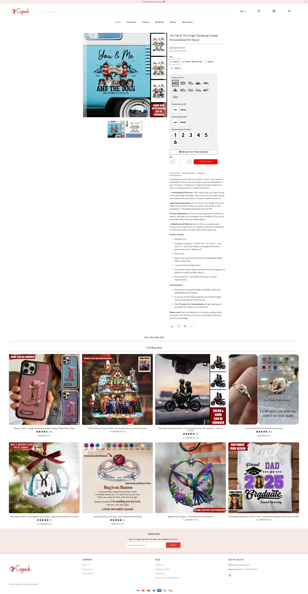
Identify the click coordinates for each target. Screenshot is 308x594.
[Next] (165, 75)
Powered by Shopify (30, 584)
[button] (145, 22)
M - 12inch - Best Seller (192, 62)
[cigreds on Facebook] (230, 575)
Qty (171, 157)
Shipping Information (162, 569)
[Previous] (85, 75)
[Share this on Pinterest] (185, 326)
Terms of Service (88, 574)
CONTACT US (160, 565)
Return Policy (160, 574)
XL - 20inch (175, 68)
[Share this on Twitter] (172, 326)
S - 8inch (174, 62)
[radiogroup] (193, 90)
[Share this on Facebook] (178, 326)
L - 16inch (209, 62)
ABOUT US (86, 565)
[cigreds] (20, 11)
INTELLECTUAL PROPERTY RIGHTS (167, 578)
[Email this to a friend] (191, 326)
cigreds (18, 584)
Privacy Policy (87, 569)
